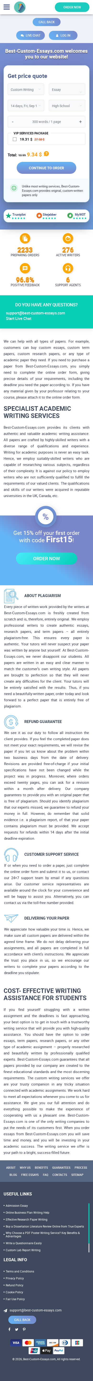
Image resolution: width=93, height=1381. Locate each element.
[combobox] (67, 89)
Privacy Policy (15, 1278)
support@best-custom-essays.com (35, 313)
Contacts (59, 1175)
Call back (47, 22)
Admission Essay (17, 1205)
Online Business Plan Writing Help (27, 1212)
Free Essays (30, 1175)
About (11, 1167)
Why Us (25, 1167)
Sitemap (77, 1175)
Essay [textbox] (56, 90)
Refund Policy (14, 1285)
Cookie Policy (14, 1292)
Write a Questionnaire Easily (24, 1243)
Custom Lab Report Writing (23, 1250)
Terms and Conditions (20, 1271)
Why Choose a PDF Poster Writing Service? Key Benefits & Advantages (43, 1234)
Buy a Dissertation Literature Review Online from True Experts (45, 1226)
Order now (72, 7)
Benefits (41, 1167)
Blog (13, 1175)
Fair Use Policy (15, 1299)
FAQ (45, 1175)
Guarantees (61, 1167)
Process (81, 1167)
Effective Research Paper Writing (26, 1219)
